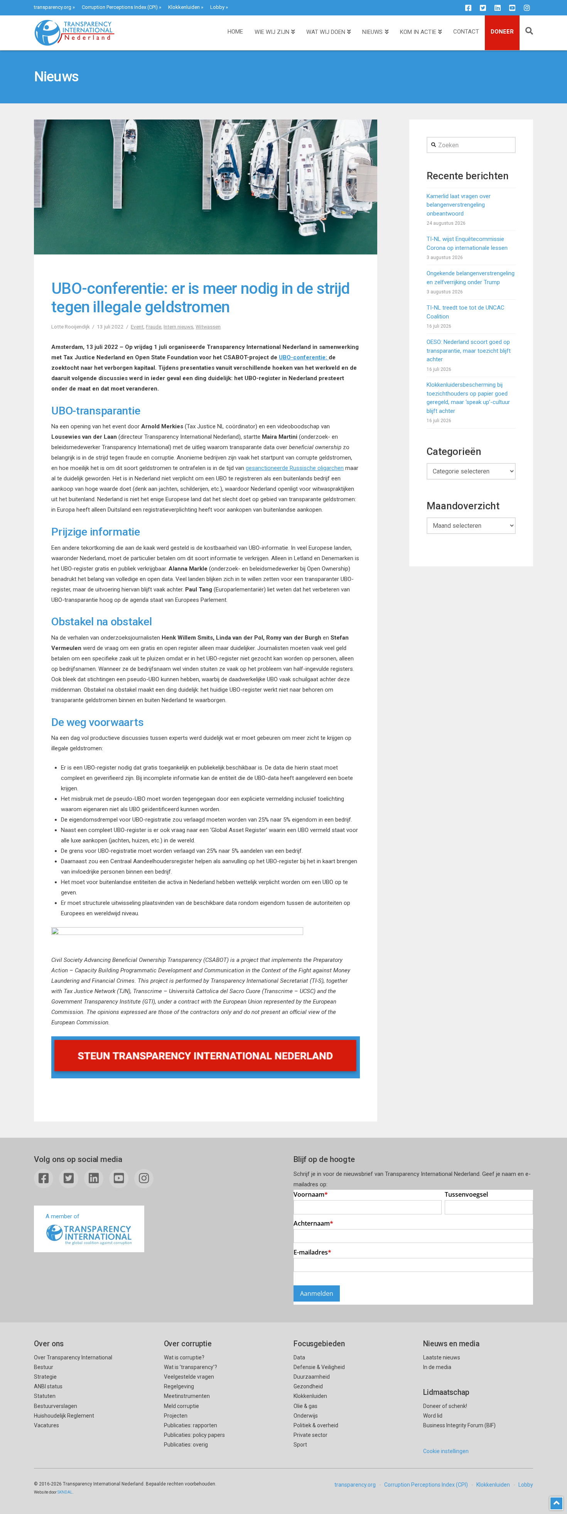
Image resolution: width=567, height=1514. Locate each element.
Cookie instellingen (446, 1451)
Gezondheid (308, 1386)
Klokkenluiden (184, 7)
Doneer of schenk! (445, 1406)
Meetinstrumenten (187, 1396)
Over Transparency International (73, 1357)
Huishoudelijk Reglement (64, 1416)
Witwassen (208, 326)
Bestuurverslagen (55, 1406)
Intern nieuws (178, 326)
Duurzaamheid (312, 1377)
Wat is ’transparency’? (190, 1367)
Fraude (153, 326)
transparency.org (52, 7)
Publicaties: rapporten (190, 1425)
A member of (62, 1216)
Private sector (310, 1435)
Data (299, 1357)
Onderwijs (306, 1416)
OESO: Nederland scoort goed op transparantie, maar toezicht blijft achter (469, 351)
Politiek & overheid (316, 1425)
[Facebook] (468, 8)
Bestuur (43, 1367)
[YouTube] (512, 8)
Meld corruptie (181, 1406)
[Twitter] (483, 8)
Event (137, 326)
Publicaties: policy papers (194, 1435)
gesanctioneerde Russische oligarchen (295, 468)
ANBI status (48, 1386)
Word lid (432, 1416)
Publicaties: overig (186, 1445)
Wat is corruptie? (184, 1357)
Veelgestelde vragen (189, 1377)
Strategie (45, 1377)
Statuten (45, 1396)
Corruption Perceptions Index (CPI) (120, 7)
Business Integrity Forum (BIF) (459, 1425)
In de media (437, 1367)
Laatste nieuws (441, 1357)
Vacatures (46, 1425)
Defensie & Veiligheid (319, 1367)
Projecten (175, 1416)
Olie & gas (305, 1406)
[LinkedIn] (497, 8)
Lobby (217, 7)
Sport (300, 1445)
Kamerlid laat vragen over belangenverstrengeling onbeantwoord (459, 205)
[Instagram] (527, 8)
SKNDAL (65, 1492)
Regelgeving (179, 1386)
